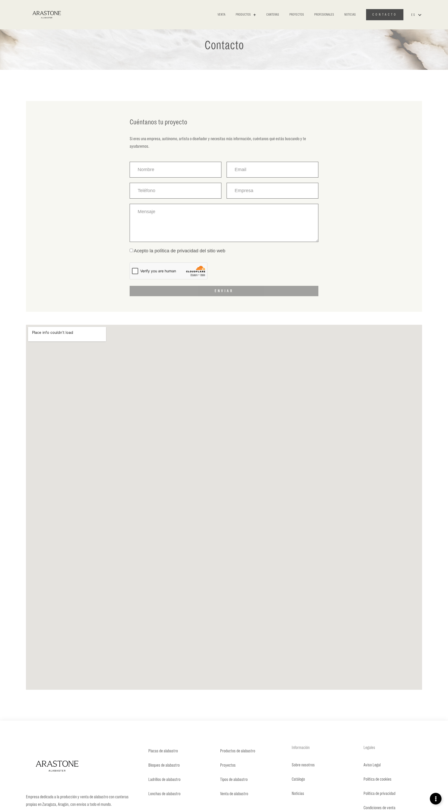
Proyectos (296, 14)
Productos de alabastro (237, 751)
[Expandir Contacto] (436, 799)
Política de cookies (377, 779)
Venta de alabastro (234, 794)
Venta (221, 14)
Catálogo (298, 779)
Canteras (272, 14)
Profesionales (324, 14)
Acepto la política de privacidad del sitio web (179, 250)
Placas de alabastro (163, 751)
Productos (243, 14)
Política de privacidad (379, 793)
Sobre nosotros (303, 765)
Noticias (350, 14)
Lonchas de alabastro (164, 794)
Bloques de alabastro (164, 765)
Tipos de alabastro (234, 779)
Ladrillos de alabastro (164, 779)
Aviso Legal (372, 765)
